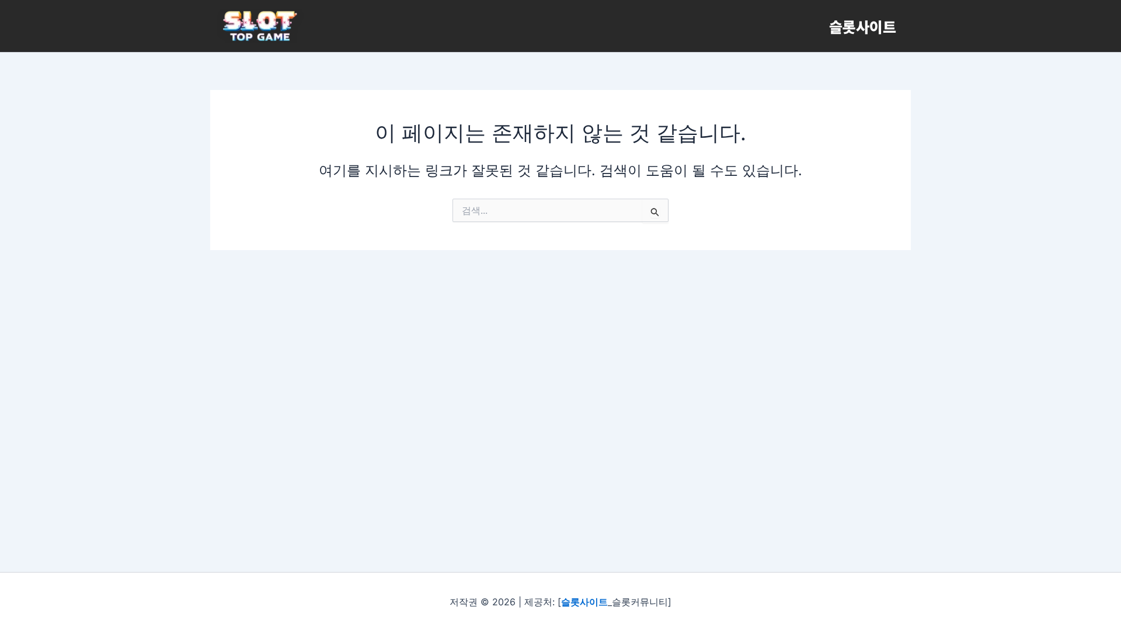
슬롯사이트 (862, 26)
